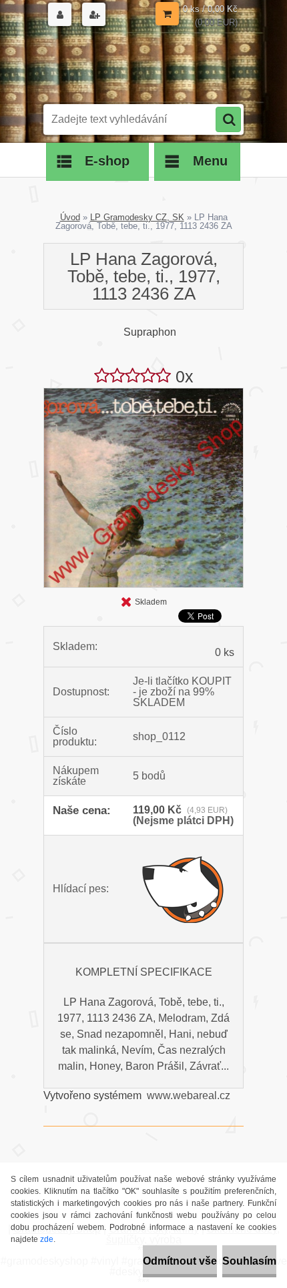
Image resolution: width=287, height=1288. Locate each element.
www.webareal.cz (188, 1095)
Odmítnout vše (180, 1261)
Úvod (70, 217)
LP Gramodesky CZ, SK (137, 217)
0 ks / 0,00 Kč (210, 9)
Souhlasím (249, 1261)
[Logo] (135, 65)
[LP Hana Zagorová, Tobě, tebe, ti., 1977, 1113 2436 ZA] (143, 393)
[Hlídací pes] (183, 889)
